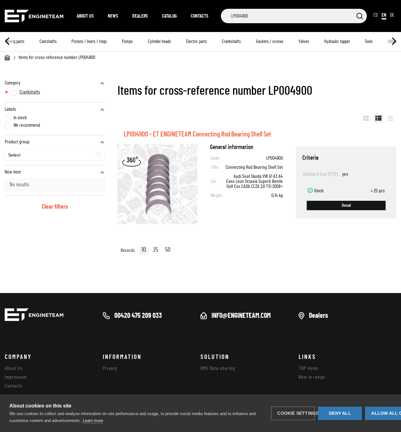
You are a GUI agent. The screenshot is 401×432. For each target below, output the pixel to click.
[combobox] (55, 154)
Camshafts (48, 41)
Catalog (169, 16)
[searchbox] (37, 155)
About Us (85, 16)
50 (167, 250)
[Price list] (390, 118)
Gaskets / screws (270, 41)
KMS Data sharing (217, 368)
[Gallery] (366, 118)
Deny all (340, 413)
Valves (304, 41)
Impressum (16, 377)
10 (144, 250)
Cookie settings (296, 413)
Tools (369, 41)
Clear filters (55, 207)
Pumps (127, 41)
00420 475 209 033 (138, 315)
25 (155, 250)
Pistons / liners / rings (89, 41)
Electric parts (196, 41)
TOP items (308, 368)
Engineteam (34, 16)
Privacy (110, 368)
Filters (347, 118)
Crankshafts (231, 41)
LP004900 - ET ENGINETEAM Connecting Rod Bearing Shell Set (197, 134)
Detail (346, 205)
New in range (312, 377)
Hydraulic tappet (337, 41)
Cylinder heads (159, 41)
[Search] (359, 16)
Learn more (93, 420)
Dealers (140, 16)
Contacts (199, 16)
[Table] (378, 118)
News (113, 16)
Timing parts (14, 41)
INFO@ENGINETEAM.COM (241, 315)
